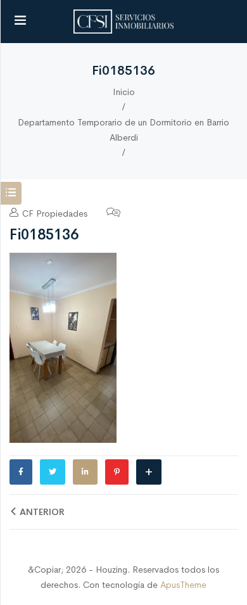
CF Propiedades (53, 213)
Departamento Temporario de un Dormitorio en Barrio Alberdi (123, 130)
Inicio (124, 92)
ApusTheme (183, 584)
